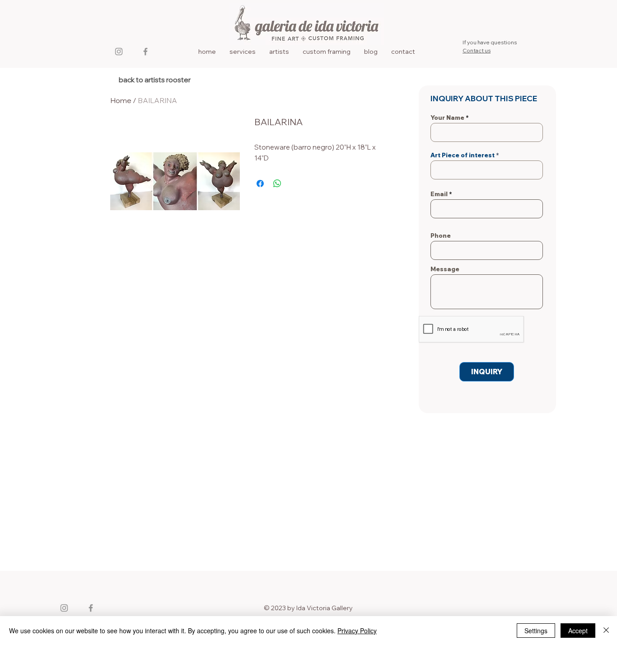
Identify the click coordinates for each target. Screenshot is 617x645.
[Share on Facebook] (260, 183)
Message (444, 269)
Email (439, 194)
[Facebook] (145, 51)
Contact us (477, 50)
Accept (578, 630)
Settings (535, 630)
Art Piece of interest (462, 155)
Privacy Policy (357, 630)
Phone (440, 236)
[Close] (606, 630)
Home (120, 100)
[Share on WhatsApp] (277, 183)
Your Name (447, 118)
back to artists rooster (155, 79)
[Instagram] (119, 51)
